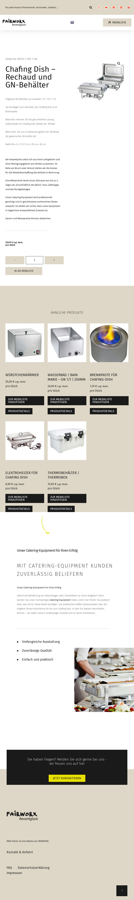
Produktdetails (19, 411)
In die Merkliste (23, 270)
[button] (91, 7)
